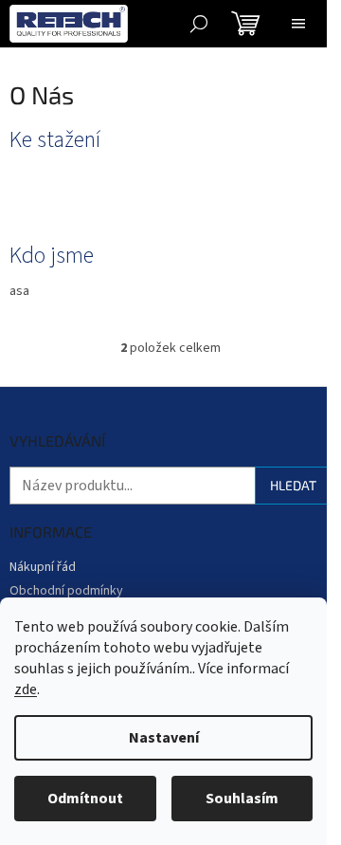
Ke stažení (54, 140)
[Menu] (298, 24)
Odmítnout (85, 798)
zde (25, 689)
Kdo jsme (51, 256)
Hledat (293, 485)
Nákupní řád (42, 567)
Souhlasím (242, 798)
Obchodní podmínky (66, 590)
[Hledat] (199, 24)
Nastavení (164, 737)
